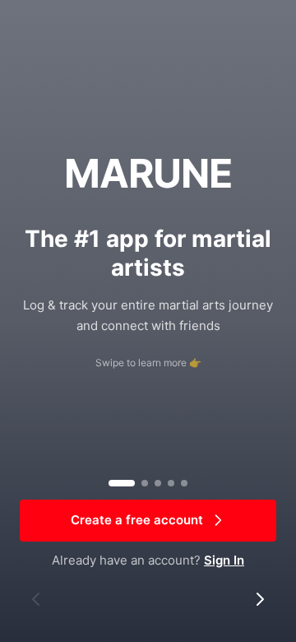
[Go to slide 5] (184, 483)
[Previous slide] (36, 599)
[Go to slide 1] (122, 483)
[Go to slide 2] (144, 483)
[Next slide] (259, 599)
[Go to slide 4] (171, 483)
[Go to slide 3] (158, 483)
